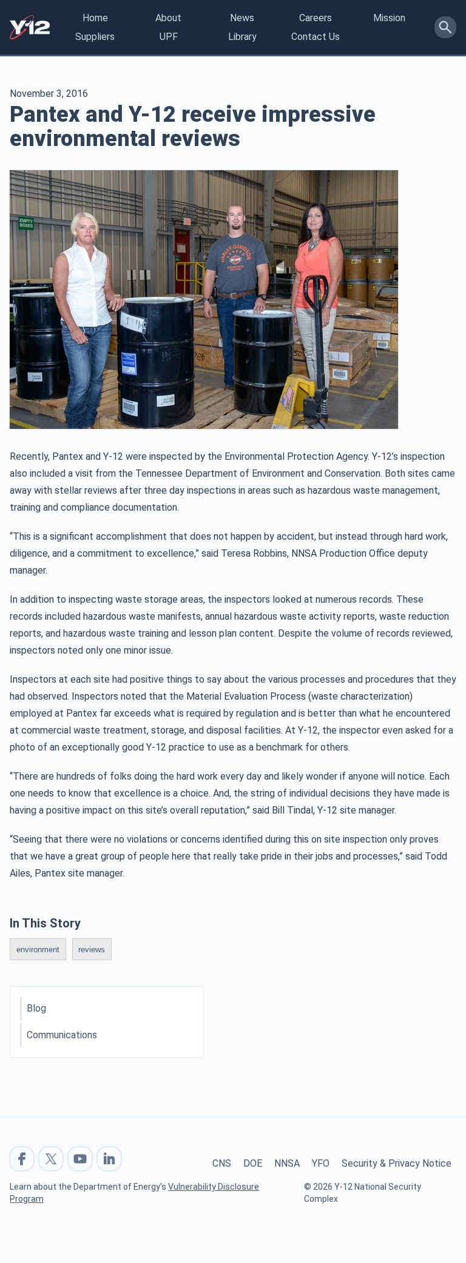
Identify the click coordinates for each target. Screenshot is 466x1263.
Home (95, 18)
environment (37, 948)
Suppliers (95, 36)
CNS (221, 1163)
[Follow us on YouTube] (80, 1159)
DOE (252, 1163)
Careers (315, 18)
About (168, 18)
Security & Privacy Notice (396, 1163)
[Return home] (30, 27)
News (242, 18)
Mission (389, 18)
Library (242, 36)
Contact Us (315, 36)
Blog (36, 1008)
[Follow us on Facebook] (22, 1159)
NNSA (287, 1163)
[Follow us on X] (51, 1159)
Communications (62, 1035)
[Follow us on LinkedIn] (109, 1159)
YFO (320, 1163)
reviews (91, 948)
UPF (169, 36)
